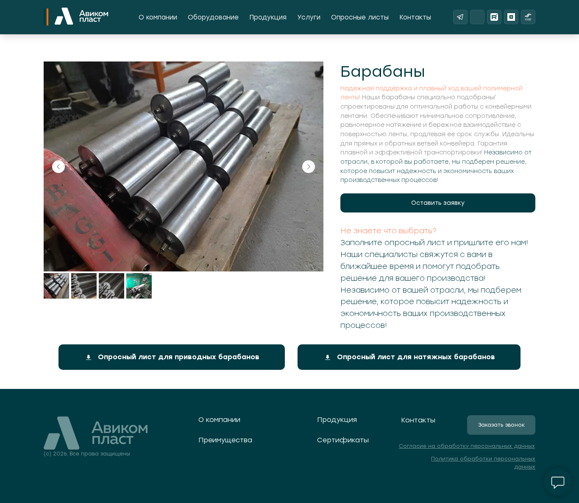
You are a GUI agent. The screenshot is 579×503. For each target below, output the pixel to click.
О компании (158, 17)
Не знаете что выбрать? (388, 230)
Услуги (308, 17)
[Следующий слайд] (308, 166)
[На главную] (81, 17)
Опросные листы (360, 17)
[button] (437, 202)
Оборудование (213, 17)
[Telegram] (460, 17)
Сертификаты (343, 440)
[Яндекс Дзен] (511, 17)
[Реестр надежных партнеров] (528, 17)
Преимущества (225, 440)
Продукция (268, 17)
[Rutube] (494, 17)
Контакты (415, 17)
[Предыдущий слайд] (58, 166)
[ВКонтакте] (477, 17)
